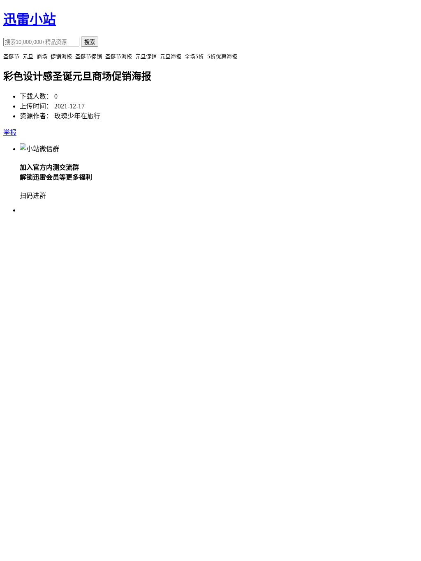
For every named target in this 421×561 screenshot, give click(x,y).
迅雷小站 (29, 19)
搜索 (89, 42)
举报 (9, 132)
